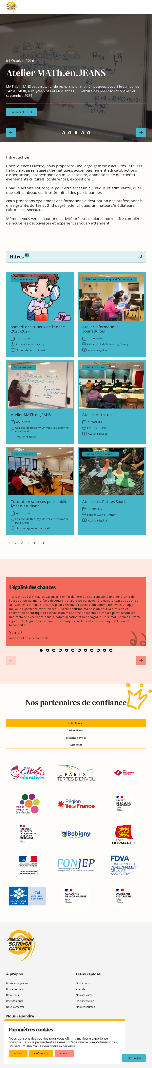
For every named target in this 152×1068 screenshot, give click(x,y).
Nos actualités (84, 995)
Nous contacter (15, 1007)
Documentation (85, 1001)
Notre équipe (14, 995)
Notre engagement (17, 983)
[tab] (76, 723)
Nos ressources (85, 1007)
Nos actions (83, 983)
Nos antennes (14, 989)
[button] (143, 7)
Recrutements (14, 1001)
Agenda (80, 989)
